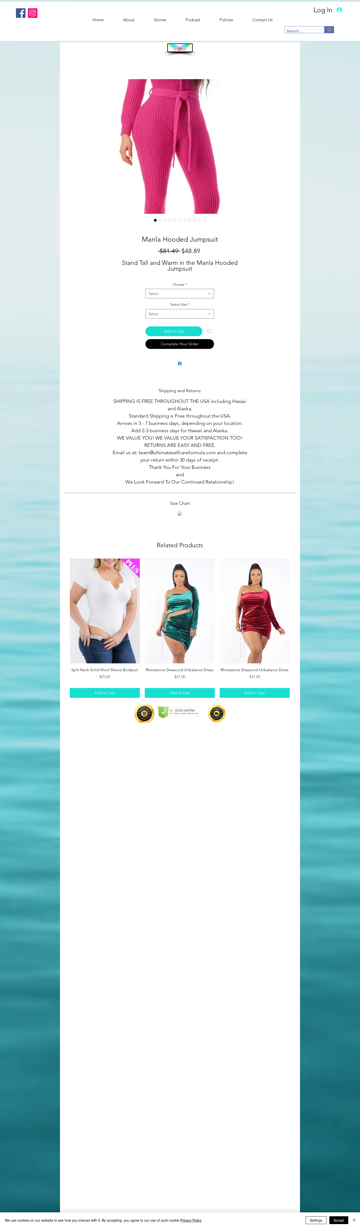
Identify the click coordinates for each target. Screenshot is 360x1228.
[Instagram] (32, 13)
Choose (180, 284)
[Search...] (329, 29)
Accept (339, 1220)
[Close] (354, 1220)
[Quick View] (105, 611)
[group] (180, 628)
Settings (316, 1220)
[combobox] (179, 293)
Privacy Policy (191, 1220)
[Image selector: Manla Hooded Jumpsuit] (155, 220)
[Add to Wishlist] (209, 331)
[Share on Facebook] (180, 363)
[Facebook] (20, 13)
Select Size (179, 304)
